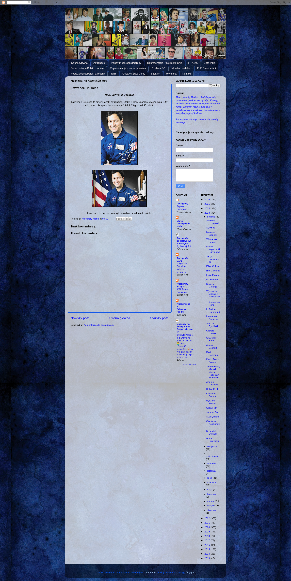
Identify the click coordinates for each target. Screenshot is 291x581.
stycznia (211, 510)
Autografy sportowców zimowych (184, 241)
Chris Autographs (183, 222)
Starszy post (159, 318)
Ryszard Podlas (211, 402)
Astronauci (99, 62)
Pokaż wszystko (189, 364)
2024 (207, 208)
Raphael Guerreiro (181, 207)
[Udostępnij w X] (123, 219)
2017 (207, 540)
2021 (207, 522)
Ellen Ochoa (212, 266)
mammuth (150, 572)
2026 (207, 199)
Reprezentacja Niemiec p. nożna (128, 68)
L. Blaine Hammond (213, 310)
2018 (207, 536)
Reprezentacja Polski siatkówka (164, 62)
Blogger (190, 572)
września (212, 463)
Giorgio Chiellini (211, 332)
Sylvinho (210, 227)
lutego (210, 505)
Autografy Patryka (182, 285)
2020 (207, 527)
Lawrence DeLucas (212, 317)
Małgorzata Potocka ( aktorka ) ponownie (182, 267)
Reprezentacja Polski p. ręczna (88, 73)
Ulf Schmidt (212, 279)
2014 (207, 554)
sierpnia (211, 471)
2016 (207, 545)
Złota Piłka (209, 62)
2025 (207, 204)
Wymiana (171, 73)
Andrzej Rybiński (212, 325)
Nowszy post (80, 318)
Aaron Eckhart (211, 346)
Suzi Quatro (212, 416)
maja (210, 489)
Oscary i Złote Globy (133, 73)
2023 (207, 213)
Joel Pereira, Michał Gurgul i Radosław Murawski (213, 372)
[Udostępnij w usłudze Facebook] (127, 219)
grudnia (211, 216)
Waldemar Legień (211, 240)
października (212, 456)
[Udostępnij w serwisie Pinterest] (130, 219)
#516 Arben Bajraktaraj (182, 290)
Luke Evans (212, 275)
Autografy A (183, 203)
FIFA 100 (193, 62)
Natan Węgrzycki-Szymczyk (213, 249)
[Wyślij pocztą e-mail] (117, 219)
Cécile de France (211, 395)
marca (211, 501)
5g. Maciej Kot (184, 246)
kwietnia (211, 494)
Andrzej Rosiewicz (212, 383)
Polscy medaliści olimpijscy (126, 62)
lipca (210, 478)
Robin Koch (212, 389)
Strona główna (119, 318)
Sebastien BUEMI (181, 310)
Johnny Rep (212, 412)
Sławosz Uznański (212, 222)
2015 (207, 549)
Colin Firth (211, 408)
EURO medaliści (206, 68)
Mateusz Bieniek (211, 233)
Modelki (180, 226)
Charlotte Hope (211, 339)
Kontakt (186, 73)
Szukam (155, 73)
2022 (207, 518)
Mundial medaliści (181, 68)
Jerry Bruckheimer (213, 259)
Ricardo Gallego (211, 285)
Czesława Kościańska (213, 424)
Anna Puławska (212, 439)
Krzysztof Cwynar (211, 432)
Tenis (114, 73)
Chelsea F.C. (159, 68)
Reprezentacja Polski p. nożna (87, 68)
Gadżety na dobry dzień (183, 325)
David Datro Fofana (212, 360)
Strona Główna (79, 62)
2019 (207, 531)
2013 (207, 558)
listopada (212, 446)
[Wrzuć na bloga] (120, 219)
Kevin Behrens (212, 353)
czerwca (211, 482)
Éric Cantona (213, 270)
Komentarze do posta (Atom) (99, 325)
